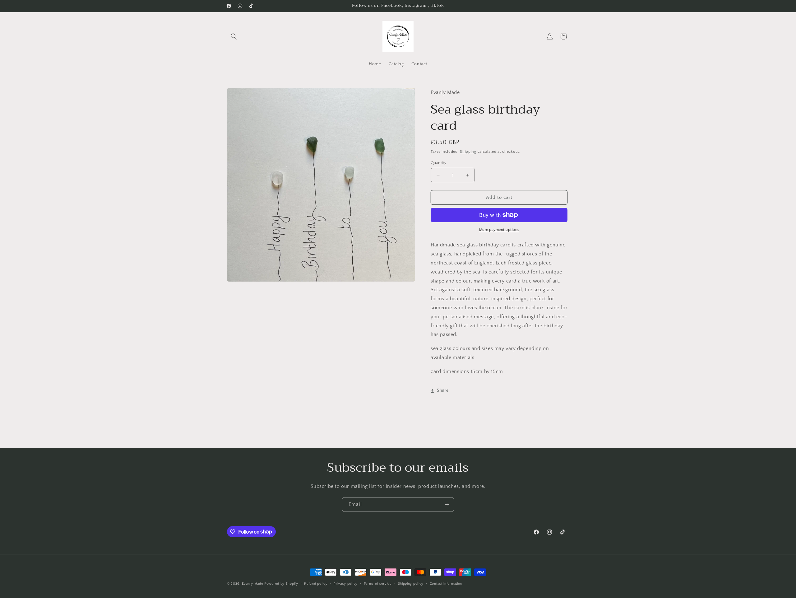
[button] (234, 36)
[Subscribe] (447, 504)
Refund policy (315, 583)
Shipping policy (411, 583)
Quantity (439, 163)
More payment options (499, 230)
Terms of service (378, 583)
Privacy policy (346, 583)
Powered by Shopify (281, 584)
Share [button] (443, 390)
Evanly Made (252, 584)
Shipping (468, 152)
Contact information (446, 583)
